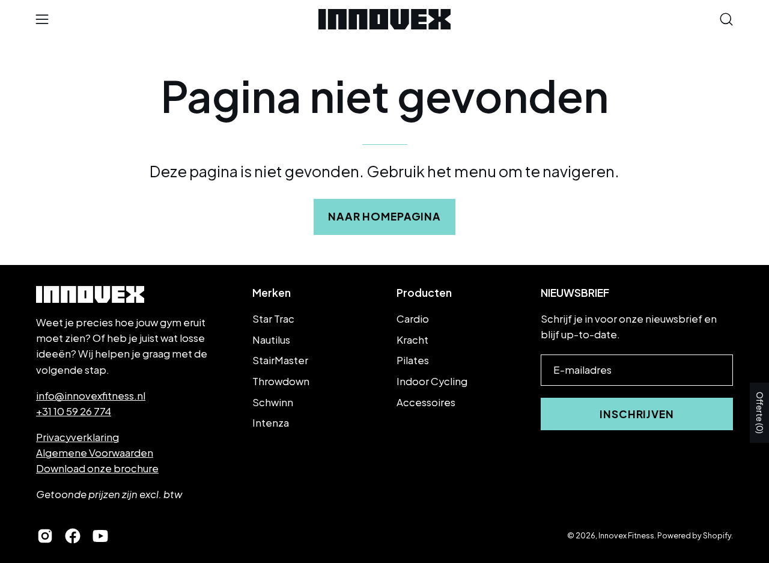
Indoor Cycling (432, 381)
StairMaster (280, 360)
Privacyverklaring (77, 437)
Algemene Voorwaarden (94, 452)
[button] (726, 19)
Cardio (413, 318)
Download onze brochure (97, 468)
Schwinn (272, 401)
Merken (271, 292)
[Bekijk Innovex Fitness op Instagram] (45, 536)
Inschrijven (637, 414)
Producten (424, 292)
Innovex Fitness (626, 535)
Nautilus (271, 339)
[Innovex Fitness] (384, 19)
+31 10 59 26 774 (73, 411)
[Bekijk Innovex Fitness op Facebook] (73, 536)
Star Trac (273, 318)
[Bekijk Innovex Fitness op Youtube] (100, 536)
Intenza (270, 422)
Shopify (717, 535)
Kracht (412, 339)
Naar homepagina (384, 216)
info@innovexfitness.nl (90, 395)
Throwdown (280, 381)
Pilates (413, 360)
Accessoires (426, 401)
